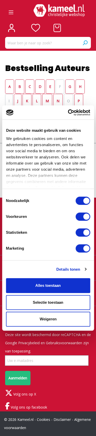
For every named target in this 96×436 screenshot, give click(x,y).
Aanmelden (17, 378)
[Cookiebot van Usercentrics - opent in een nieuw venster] (68, 112)
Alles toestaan (48, 285)
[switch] (83, 216)
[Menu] (11, 10)
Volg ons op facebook (28, 407)
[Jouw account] (11, 28)
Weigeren (48, 319)
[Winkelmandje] (57, 28)
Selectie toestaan (48, 302)
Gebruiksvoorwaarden (64, 342)
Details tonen (68, 269)
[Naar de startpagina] (59, 10)
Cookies (43, 419)
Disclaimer (62, 419)
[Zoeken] (85, 43)
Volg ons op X (24, 394)
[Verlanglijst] (35, 28)
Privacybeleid (29, 342)
